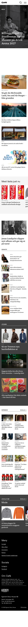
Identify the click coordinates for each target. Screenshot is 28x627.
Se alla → (23, 410)
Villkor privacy (23, 607)
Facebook (4, 569)
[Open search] (20, 2)
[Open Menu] (25, 2)
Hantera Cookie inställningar (10, 555)
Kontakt (4, 544)
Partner (4, 552)
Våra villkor (5, 547)
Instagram (4, 566)
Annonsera (5, 550)
